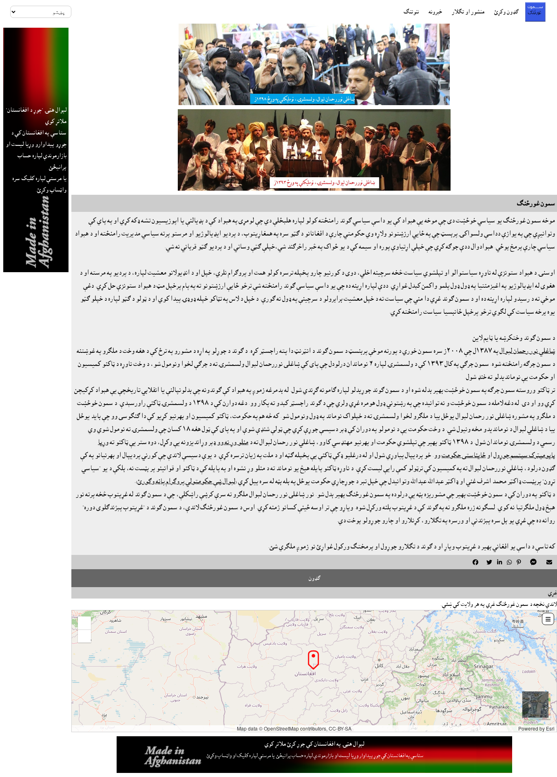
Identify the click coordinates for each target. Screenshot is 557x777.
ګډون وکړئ (506, 12)
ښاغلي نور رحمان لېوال (527, 351)
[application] (314, 671)
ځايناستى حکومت (464, 455)
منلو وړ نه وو (232, 442)
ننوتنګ (411, 12)
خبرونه (435, 12)
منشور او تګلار (468, 12)
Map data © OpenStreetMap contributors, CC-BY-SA (294, 728)
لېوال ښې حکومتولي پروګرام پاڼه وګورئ (186, 481)
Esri (550, 728)
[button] (84, 623)
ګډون (314, 578)
